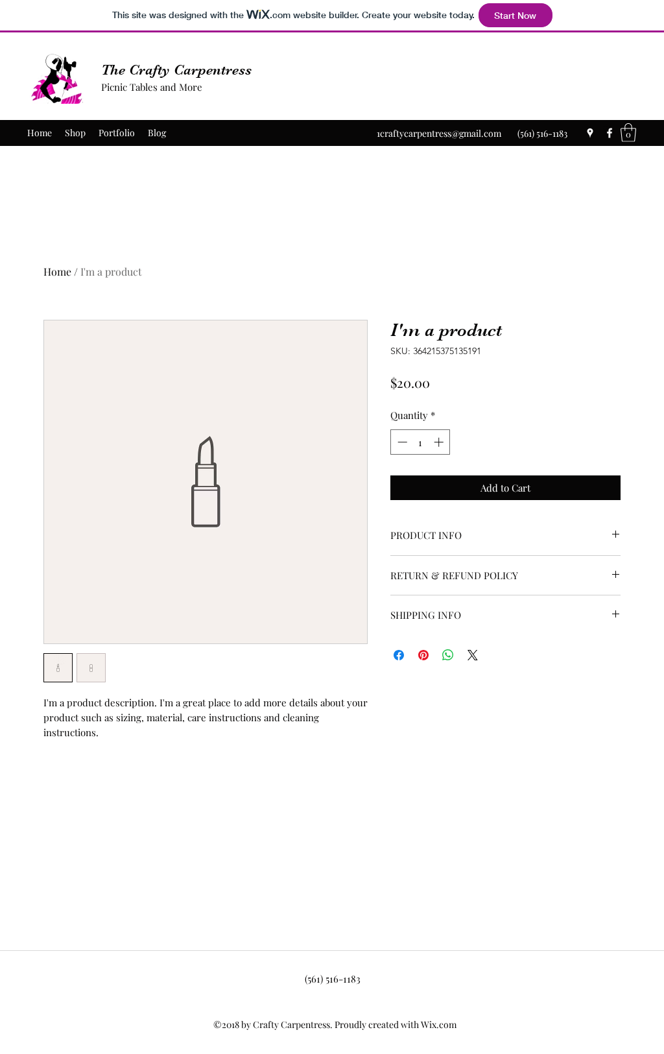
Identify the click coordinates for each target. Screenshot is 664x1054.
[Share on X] (472, 655)
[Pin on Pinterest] (423, 655)
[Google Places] (590, 132)
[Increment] (440, 442)
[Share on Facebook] (399, 655)
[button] (628, 132)
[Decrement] (401, 442)
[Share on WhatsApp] (448, 655)
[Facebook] (609, 132)
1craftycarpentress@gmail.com (439, 133)
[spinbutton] (420, 442)
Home (57, 271)
